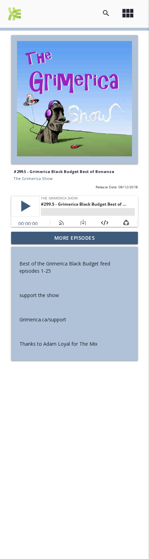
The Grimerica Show (33, 178)
